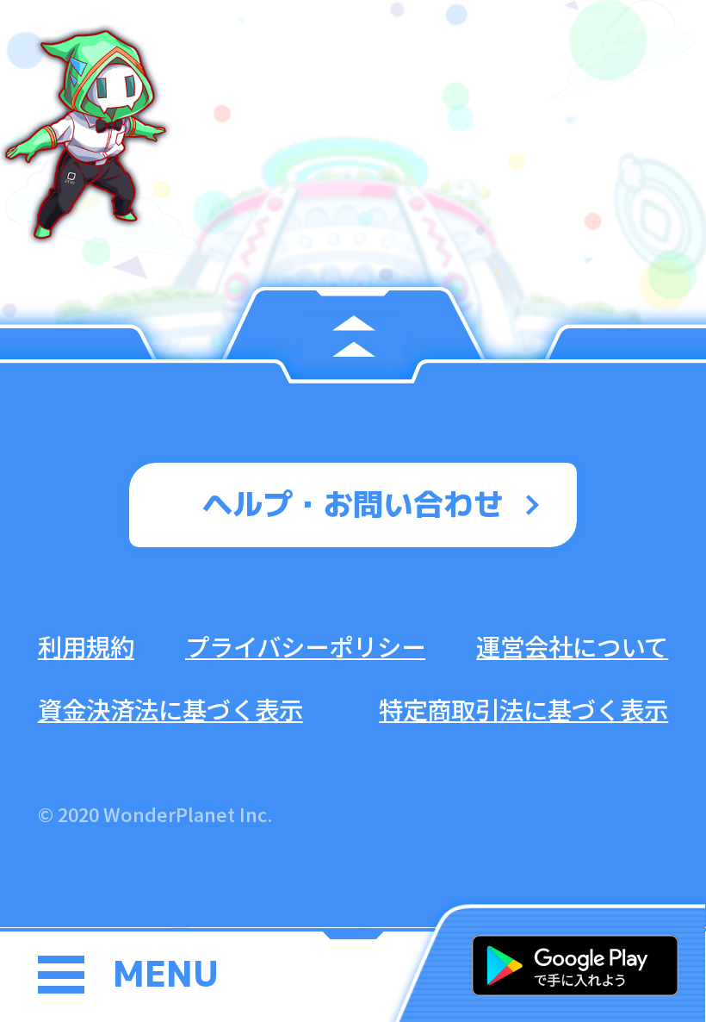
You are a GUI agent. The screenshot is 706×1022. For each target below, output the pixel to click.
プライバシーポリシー (305, 646)
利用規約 (86, 646)
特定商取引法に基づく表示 (523, 708)
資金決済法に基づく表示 (170, 708)
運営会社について (572, 646)
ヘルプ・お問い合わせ (353, 504)
